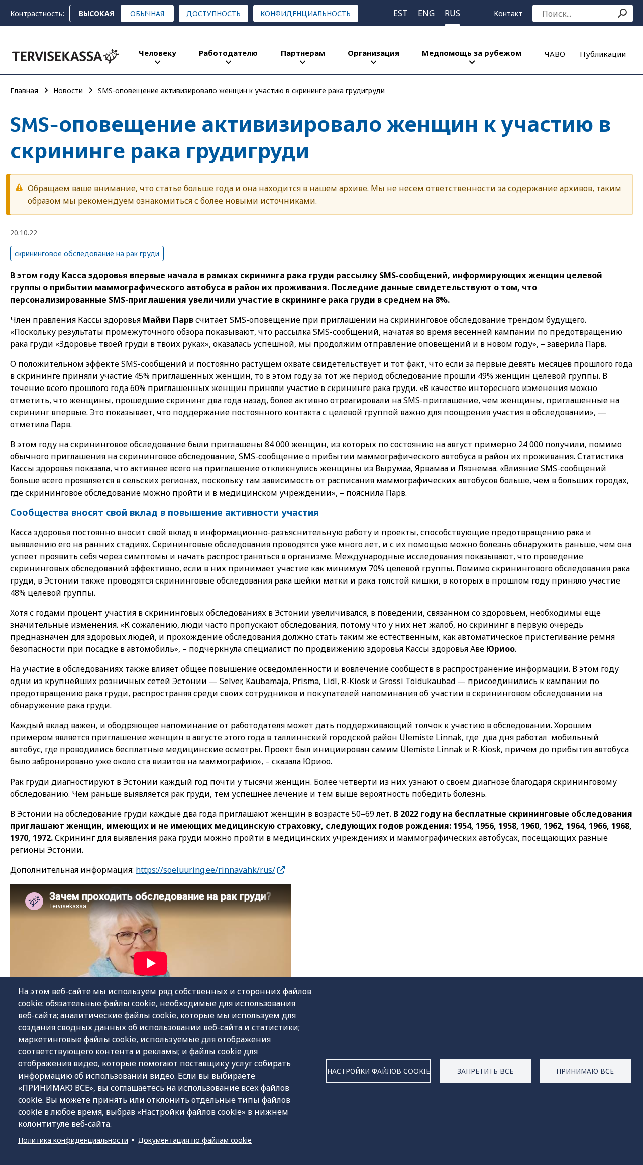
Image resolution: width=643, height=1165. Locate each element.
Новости (68, 90)
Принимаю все (585, 1071)
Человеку (157, 53)
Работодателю (228, 53)
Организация (373, 53)
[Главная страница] (65, 56)
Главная (24, 90)
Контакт (508, 13)
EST (400, 13)
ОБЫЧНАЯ (147, 13)
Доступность (213, 13)
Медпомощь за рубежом (471, 53)
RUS (452, 13)
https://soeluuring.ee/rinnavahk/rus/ (205, 870)
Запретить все (485, 1071)
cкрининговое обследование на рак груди (87, 253)
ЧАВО (555, 54)
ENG (426, 13)
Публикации (603, 54)
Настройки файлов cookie (378, 1071)
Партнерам (303, 53)
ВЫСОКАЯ (96, 13)
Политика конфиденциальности (73, 1140)
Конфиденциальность (305, 13)
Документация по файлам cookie (195, 1140)
